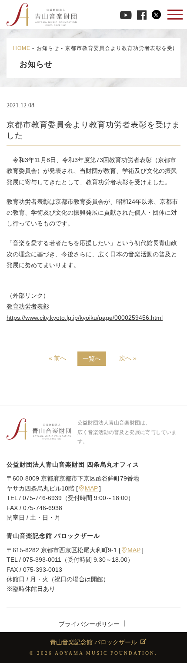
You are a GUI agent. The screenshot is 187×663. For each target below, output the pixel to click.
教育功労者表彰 (28, 306)
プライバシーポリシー (89, 623)
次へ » (128, 358)
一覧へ (92, 358)
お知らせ (48, 48)
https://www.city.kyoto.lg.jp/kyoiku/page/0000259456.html (85, 317)
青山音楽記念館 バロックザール (93, 642)
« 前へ (57, 358)
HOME (21, 48)
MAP (91, 488)
